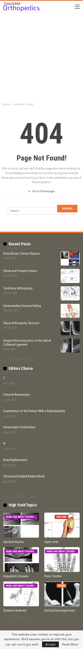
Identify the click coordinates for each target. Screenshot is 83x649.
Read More (70, 644)
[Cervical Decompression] (62, 593)
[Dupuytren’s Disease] (21, 559)
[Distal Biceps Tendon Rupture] (70, 259)
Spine (61, 585)
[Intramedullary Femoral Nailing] (70, 311)
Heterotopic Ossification (19, 427)
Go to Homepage (43, 191)
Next (21, 359)
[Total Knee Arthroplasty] (70, 293)
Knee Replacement (15, 460)
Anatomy (61, 516)
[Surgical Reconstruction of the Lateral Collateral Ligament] (70, 346)
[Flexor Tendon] (62, 559)
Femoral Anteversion (16, 395)
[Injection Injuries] (21, 525)
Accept (50, 644)
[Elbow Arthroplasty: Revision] (70, 328)
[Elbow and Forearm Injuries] (70, 276)
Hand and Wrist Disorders (21, 516)
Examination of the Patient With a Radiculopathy (34, 411)
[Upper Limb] (62, 525)
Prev (10, 359)
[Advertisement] (41, 58)
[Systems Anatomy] (21, 593)
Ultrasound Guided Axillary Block (24, 476)
